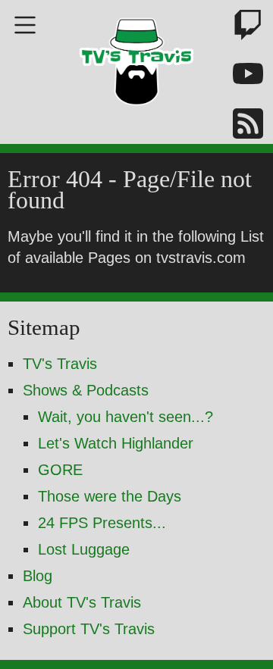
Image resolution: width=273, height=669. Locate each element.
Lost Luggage (84, 549)
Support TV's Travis (89, 629)
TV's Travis (60, 363)
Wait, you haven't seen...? (125, 416)
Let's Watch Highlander (115, 443)
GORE (60, 469)
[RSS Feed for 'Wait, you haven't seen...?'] (238, 126)
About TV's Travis (82, 602)
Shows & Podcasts (86, 390)
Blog (37, 575)
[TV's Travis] (136, 57)
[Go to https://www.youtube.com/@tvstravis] (238, 77)
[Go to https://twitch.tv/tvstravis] (238, 28)
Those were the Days (109, 496)
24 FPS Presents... (102, 522)
